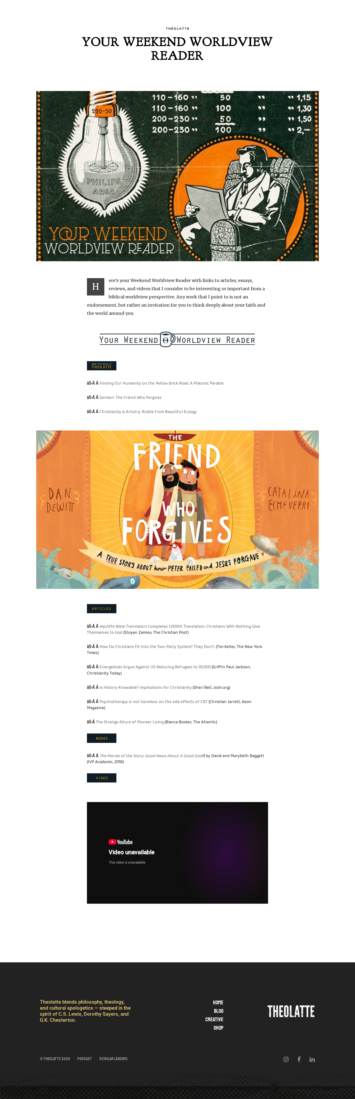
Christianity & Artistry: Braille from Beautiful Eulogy (148, 412)
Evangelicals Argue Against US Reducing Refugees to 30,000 (155, 667)
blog (218, 1011)
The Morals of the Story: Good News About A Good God (150, 756)
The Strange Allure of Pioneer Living (130, 722)
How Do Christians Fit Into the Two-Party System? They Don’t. (157, 646)
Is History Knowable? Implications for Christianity (145, 687)
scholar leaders (113, 1059)
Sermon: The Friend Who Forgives (130, 397)
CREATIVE (214, 1019)
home (218, 1002)
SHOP (218, 1028)
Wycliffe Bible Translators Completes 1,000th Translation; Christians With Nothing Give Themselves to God (173, 629)
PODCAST (84, 1059)
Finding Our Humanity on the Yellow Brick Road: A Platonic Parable (161, 383)
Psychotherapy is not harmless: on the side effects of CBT (153, 701)
